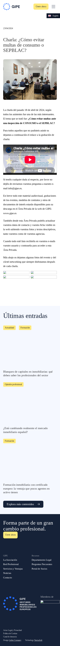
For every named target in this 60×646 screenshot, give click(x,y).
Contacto (7, 577)
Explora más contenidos (20, 504)
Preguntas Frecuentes (42, 564)
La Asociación (10, 560)
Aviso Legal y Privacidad (12, 630)
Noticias (7, 573)
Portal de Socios (39, 568)
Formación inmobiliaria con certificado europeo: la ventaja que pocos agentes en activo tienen (26, 488)
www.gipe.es (9, 213)
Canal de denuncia (10, 637)
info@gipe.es (15, 188)
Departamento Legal (42, 560)
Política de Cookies (10, 633)
